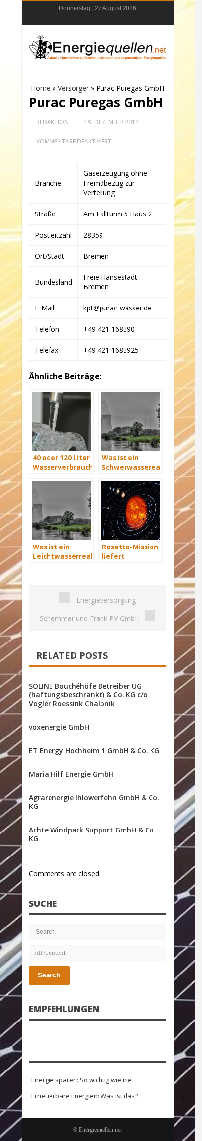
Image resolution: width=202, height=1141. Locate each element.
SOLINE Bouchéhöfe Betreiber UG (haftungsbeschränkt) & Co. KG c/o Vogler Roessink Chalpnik (88, 694)
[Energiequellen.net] (97, 46)
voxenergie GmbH (59, 727)
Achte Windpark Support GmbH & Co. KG (92, 834)
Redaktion (52, 122)
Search (49, 975)
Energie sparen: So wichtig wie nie (81, 1079)
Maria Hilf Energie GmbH (71, 774)
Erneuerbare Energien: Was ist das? (84, 1096)
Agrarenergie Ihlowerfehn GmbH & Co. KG (94, 802)
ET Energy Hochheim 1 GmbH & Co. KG (94, 750)
